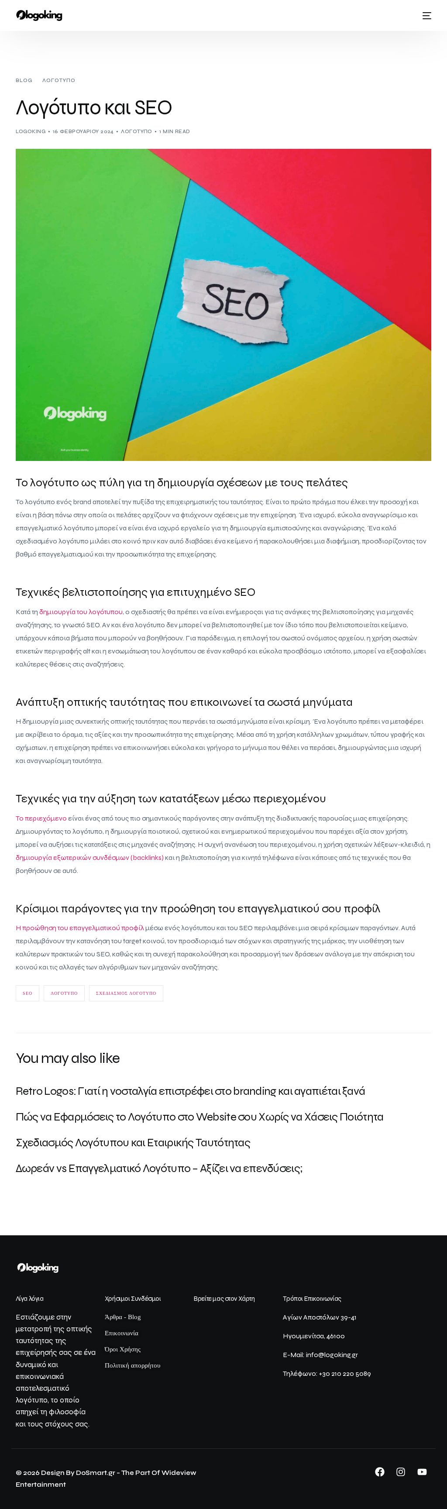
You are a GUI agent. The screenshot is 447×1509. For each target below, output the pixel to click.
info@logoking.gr (332, 1355)
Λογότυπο (136, 131)
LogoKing (31, 131)
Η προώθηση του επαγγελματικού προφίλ (80, 928)
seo (27, 993)
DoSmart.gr (95, 1473)
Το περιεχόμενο (41, 818)
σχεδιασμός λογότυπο (126, 993)
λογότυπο (64, 993)
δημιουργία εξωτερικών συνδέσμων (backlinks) (90, 857)
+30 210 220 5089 (345, 1373)
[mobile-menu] (424, 16)
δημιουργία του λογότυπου (81, 612)
